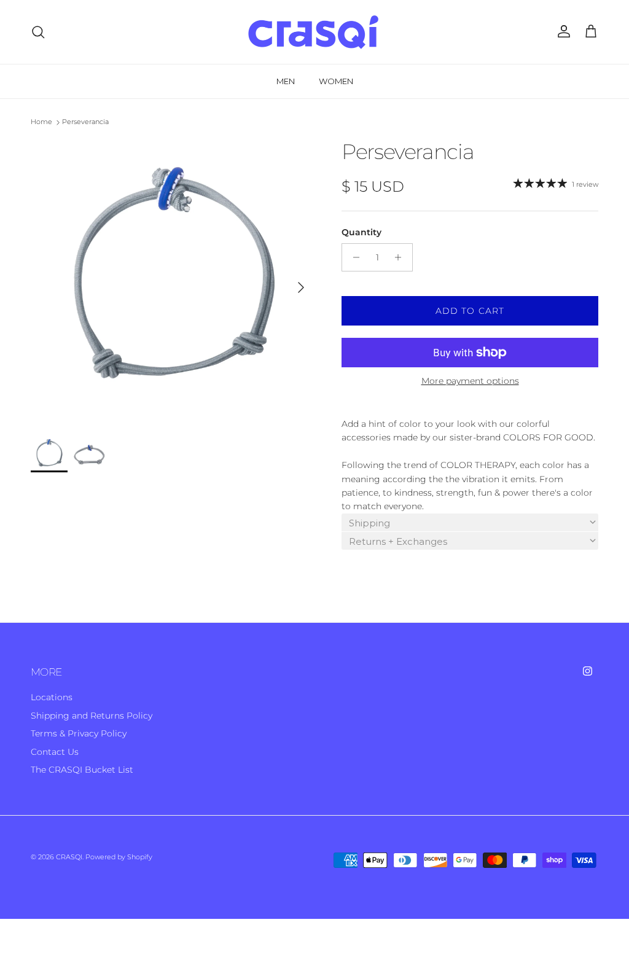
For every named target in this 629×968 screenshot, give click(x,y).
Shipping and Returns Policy (91, 715)
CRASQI (69, 857)
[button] (470, 522)
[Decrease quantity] (353, 257)
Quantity (361, 232)
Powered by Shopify (118, 857)
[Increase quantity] (401, 257)
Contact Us (55, 751)
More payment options (470, 381)
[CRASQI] (314, 32)
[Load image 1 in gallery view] (172, 281)
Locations (51, 697)
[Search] (38, 32)
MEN (285, 81)
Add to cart (470, 310)
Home (41, 122)
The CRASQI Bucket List (82, 769)
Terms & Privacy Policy (79, 733)
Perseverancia (85, 122)
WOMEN (336, 81)
